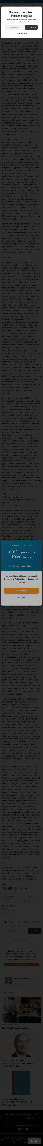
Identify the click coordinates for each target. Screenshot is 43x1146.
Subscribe (32, 27)
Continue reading (21, 33)
